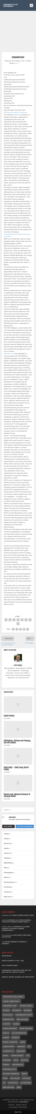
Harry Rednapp (26, 1028)
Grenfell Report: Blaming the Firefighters (18, 977)
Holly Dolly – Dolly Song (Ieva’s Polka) (16, 768)
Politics (6, 877)
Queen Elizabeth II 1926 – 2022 (13, 961)
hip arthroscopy (19, 1033)
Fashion (6, 838)
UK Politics (13, 1083)
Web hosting (8, 1087)
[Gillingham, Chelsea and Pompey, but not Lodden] (18, 729)
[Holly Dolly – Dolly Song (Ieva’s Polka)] (18, 756)
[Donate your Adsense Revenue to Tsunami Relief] (18, 783)
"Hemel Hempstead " (11, 1001)
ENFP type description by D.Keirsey (15, 112)
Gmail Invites (9, 715)
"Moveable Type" (10, 1006)
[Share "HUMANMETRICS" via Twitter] (10, 620)
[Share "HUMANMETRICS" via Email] (30, 620)
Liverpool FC (8, 1051)
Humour (7, 853)
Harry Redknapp (10, 1028)
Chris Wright (16, 61)
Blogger (27, 1010)
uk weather (26, 1083)
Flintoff (6, 1024)
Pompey (6, 1065)
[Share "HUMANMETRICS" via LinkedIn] (22, 620)
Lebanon (21, 1046)
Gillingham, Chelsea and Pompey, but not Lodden (17, 741)
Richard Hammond (11, 1074)
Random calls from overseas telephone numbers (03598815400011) (16, 921)
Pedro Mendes (17, 1056)
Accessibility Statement (18, 1107)
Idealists (17, 115)
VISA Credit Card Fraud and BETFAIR (16, 936)
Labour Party (8, 1046)
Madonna (21, 1051)
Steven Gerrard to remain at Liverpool (14, 942)
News (6, 868)
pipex (16, 1060)
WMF (19, 1087)
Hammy (16, 1024)
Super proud (6, 956)
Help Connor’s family (10, 965)
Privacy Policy (21, 1105)
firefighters (8, 1019)
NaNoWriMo (8, 863)
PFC (27, 1056)
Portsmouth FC (9, 1069)
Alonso (6, 1010)
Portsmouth (17, 1065)
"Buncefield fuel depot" (13, 997)
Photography (8, 872)
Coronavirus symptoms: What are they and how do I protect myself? (16, 971)
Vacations (7, 892)
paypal (5, 1056)
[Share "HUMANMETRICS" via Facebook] (6, 620)
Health (6, 848)
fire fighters (22, 1019)
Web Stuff (7, 897)
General (12, 63)
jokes (22, 1042)
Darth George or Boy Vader (23, 915)
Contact (11, 1105)
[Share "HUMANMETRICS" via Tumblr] (14, 620)
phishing (7, 1060)
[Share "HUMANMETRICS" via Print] (18, 624)
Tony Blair (14, 1078)
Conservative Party (24, 1015)
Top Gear (26, 1078)
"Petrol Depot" (26, 1006)
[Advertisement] (18, 29)
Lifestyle (7, 858)
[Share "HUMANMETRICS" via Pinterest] (18, 620)
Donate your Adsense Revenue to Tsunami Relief (17, 795)
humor (6, 1037)
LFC (29, 1046)
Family (6, 834)
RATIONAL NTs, (9, 354)
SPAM (5, 1078)
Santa (24, 1074)
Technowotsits (9, 882)
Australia (16, 1010)
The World (7, 887)
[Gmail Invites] (18, 704)
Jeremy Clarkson (10, 1042)
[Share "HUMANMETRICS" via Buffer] (26, 620)
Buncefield (7, 1015)
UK (4, 1083)
